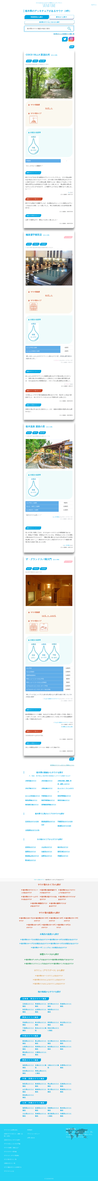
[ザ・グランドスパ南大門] (49, 604)
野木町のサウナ (30, 860)
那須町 (35, 61)
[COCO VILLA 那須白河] (49, 97)
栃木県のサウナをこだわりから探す (49, 22)
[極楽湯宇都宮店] (49, 284)
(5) (32, 830)
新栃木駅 (42, 432)
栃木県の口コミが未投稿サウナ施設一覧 (64, 33)
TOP (35, 879)
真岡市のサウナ (30, 851)
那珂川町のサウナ (64, 851)
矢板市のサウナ (46, 851)
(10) (65, 821)
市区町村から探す (37, 17)
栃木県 (29, 61)
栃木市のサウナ (63, 847)
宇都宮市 (36, 244)
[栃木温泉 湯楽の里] (49, 467)
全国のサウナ (41, 879)
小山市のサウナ (46, 847)
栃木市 (35, 432)
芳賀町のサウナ (63, 856)
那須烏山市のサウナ (32, 856)
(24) (32, 821)
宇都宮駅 (43, 244)
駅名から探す (61, 17)
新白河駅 (42, 61)
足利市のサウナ (30, 847)
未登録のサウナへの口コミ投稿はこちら (62, 765)
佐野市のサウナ (46, 856)
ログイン (94, 5)
